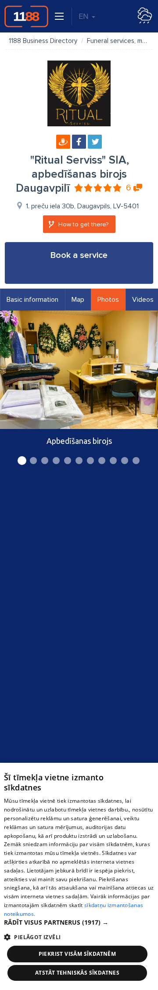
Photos (108, 299)
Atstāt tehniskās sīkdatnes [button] (77, 972)
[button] (79, 922)
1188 (26, 16)
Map (78, 299)
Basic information (32, 299)
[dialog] (79, 876)
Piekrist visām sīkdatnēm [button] (77, 954)
